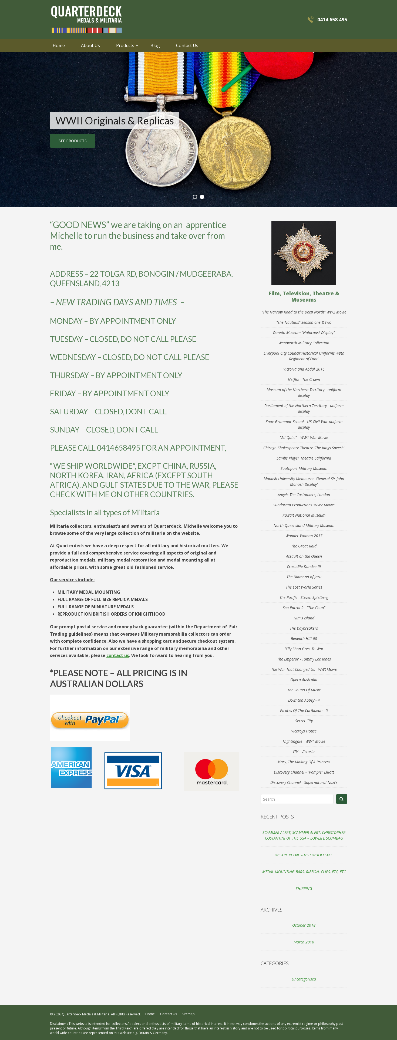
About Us (90, 45)
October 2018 (303, 925)
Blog (155, 45)
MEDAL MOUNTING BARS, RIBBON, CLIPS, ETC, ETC (304, 871)
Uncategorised (304, 979)
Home (59, 45)
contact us (117, 655)
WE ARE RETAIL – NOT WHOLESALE (303, 854)
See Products (73, 140)
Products (125, 45)
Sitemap (188, 1014)
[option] (198, 129)
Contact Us (187, 45)
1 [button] (195, 197)
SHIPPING (304, 888)
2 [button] (202, 197)
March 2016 (304, 942)
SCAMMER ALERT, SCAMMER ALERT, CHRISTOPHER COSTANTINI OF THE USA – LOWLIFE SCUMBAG (304, 835)
